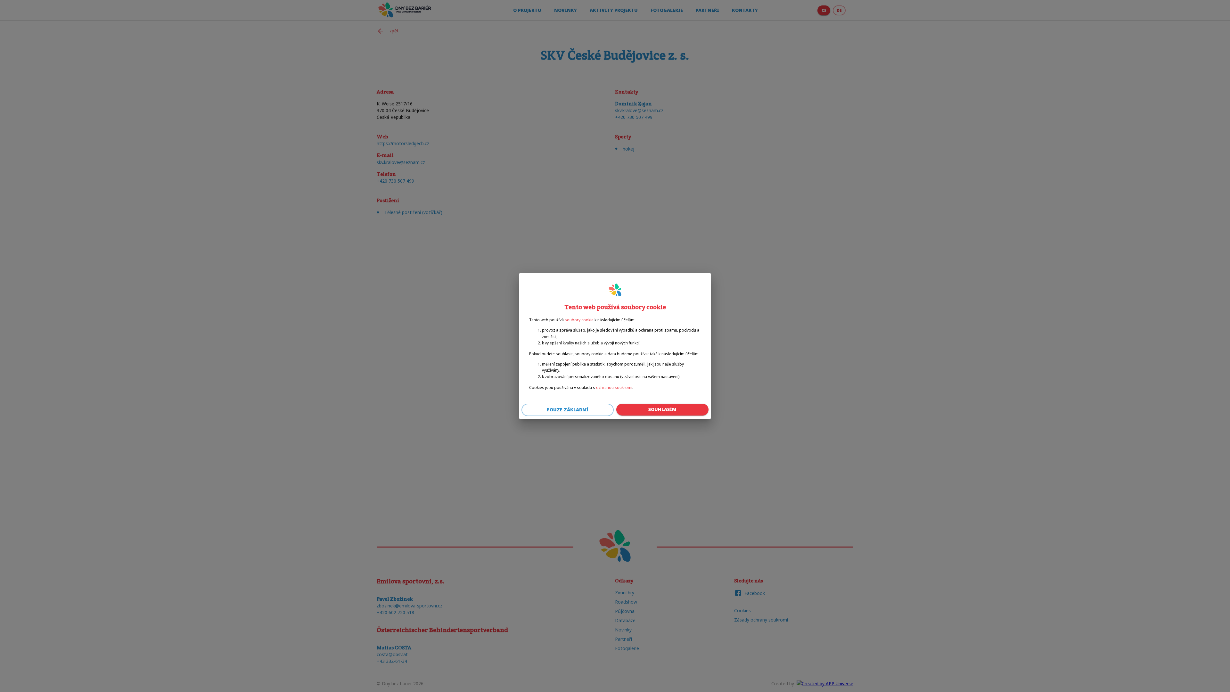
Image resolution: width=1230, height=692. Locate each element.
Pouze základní (567, 410)
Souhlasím (662, 409)
